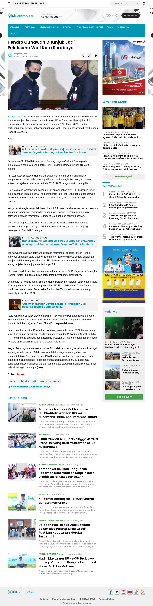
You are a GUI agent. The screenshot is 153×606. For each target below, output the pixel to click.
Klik (34, 381)
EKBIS (110, 27)
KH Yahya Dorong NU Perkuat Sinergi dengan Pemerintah (66, 501)
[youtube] (130, 592)
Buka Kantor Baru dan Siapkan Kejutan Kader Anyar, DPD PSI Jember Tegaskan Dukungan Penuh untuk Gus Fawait (59, 151)
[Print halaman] (96, 55)
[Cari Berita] (138, 3)
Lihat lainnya (122, 396)
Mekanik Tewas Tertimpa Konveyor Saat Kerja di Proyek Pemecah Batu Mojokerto (132, 358)
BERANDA (14, 27)
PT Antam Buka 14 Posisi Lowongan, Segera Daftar (121, 146)
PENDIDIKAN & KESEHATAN (89, 27)
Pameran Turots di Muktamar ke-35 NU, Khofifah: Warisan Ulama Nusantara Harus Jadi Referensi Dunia (68, 413)
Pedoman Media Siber (64, 599)
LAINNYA (13, 33)
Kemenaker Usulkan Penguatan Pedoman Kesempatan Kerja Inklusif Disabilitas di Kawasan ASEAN (66, 473)
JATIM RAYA (45, 434)
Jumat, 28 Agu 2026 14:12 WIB (29, 3)
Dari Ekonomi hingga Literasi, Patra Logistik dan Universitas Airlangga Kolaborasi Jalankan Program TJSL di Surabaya (58, 242)
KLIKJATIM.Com (17, 116)
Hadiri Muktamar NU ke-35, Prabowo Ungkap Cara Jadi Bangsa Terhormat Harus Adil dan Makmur (67, 562)
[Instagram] (123, 592)
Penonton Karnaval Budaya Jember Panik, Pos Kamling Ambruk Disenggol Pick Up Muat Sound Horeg (124, 346)
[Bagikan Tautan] (83, 55)
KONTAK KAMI (87, 599)
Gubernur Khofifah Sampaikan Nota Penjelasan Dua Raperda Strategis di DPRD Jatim (54, 305)
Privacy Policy (106, 599)
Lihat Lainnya (122, 176)
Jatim (12, 381)
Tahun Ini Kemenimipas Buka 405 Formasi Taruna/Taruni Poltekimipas (122, 157)
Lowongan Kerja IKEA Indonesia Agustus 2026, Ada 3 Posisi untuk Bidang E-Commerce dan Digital (120, 136)
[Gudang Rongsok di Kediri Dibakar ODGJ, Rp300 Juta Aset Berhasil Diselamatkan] (112, 385)
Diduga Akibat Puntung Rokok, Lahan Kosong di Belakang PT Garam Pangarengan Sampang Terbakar (131, 371)
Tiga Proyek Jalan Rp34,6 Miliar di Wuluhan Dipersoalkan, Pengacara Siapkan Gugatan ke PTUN (126, 238)
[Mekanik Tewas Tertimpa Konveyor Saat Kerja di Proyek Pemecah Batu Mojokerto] (112, 356)
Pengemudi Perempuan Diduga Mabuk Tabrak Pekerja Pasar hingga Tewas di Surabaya (126, 227)
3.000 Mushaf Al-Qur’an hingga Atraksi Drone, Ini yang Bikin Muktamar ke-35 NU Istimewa (68, 443)
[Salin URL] (89, 55)
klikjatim (24, 381)
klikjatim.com (20, 53)
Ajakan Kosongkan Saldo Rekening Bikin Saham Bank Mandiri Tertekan (124, 217)
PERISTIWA (29, 27)
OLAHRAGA (123, 27)
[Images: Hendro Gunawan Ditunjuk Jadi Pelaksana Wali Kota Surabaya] (53, 84)
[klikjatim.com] (21, 591)
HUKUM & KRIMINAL (49, 27)
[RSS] (142, 592)
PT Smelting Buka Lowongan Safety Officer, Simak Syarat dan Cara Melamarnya (121, 168)
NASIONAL (44, 494)
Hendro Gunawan (49, 381)
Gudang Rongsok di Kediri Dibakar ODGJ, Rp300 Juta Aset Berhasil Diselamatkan (132, 388)
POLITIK (67, 27)
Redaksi (21, 374)
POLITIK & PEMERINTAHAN (51, 464)
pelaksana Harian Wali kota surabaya (30, 386)
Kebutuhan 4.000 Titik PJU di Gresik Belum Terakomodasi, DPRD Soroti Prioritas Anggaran (126, 195)
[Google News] (136, 592)
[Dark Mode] (143, 3)
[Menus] (9, 3)
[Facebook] (110, 592)
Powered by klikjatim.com (76, 603)
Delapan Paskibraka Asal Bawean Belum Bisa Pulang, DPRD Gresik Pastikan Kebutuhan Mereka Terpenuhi (64, 531)
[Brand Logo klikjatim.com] (20, 15)
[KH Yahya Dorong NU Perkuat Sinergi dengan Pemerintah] (22, 503)
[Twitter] (117, 592)
